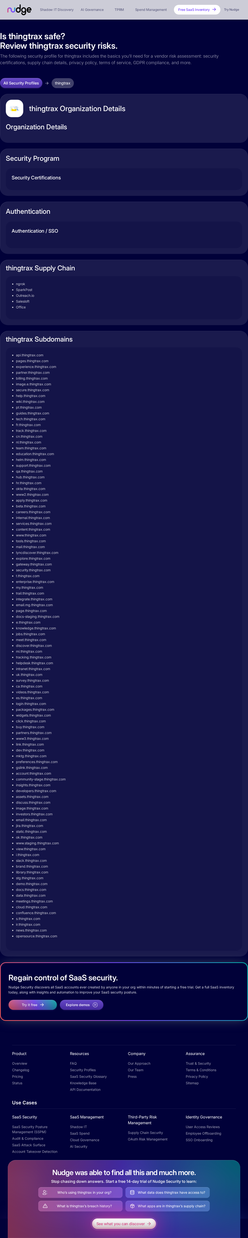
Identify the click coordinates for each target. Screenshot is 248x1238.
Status (17, 1083)
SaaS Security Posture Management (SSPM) (29, 1129)
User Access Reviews (203, 1127)
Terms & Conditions (201, 1070)
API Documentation (85, 1089)
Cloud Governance (84, 1140)
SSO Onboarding (199, 1140)
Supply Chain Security (145, 1133)
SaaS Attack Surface (28, 1145)
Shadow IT (78, 1127)
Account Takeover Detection (34, 1151)
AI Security (78, 1146)
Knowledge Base (83, 1083)
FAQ (73, 1063)
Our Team (135, 1070)
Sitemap (192, 1083)
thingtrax (62, 83)
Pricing (17, 1076)
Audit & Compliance (27, 1138)
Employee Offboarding (203, 1133)
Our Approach (139, 1063)
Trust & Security (198, 1063)
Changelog (20, 1070)
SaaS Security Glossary (88, 1076)
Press (132, 1076)
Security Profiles (83, 1070)
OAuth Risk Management (148, 1139)
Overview (19, 1063)
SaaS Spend (80, 1133)
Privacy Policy (197, 1076)
